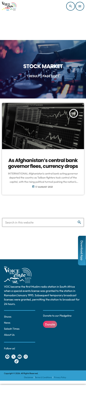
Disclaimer (28, 377)
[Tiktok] (16, 361)
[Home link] (9, 6)
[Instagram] (26, 357)
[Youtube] (20, 357)
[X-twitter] (13, 357)
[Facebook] (7, 357)
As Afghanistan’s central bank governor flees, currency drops (43, 163)
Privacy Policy (60, 377)
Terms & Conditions (43, 377)
